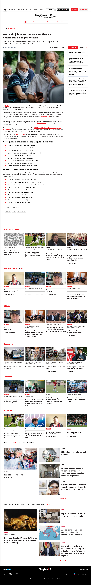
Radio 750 (12, 28)
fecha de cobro (45, 116)
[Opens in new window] (77, 574)
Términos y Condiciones (57, 578)
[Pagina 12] (45, 16)
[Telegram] (18, 573)
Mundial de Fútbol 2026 (22, 9)
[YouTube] (17, 573)
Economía (35, 9)
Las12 (14, 442)
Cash (5, 442)
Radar (23, 442)
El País (30, 9)
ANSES (7, 106)
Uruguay (40, 21)
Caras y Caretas (8, 504)
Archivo (30, 578)
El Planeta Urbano (19, 504)
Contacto (37, 578)
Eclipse (31, 21)
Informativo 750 (21, 211)
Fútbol (62, 21)
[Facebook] (10, 574)
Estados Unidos (56, 21)
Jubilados (8, 211)
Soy (19, 442)
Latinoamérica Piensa (38, 504)
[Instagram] (11, 574)
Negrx (28, 504)
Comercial (82, 569)
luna (36, 21)
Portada (5, 28)
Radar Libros (30, 442)
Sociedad (41, 9)
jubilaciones (41, 123)
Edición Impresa (12, 9)
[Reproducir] (57, 9)
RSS (87, 569)
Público (48, 504)
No (10, 442)
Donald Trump (47, 21)
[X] (13, 574)
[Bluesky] (15, 574)
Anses (14, 211)
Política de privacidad (45, 578)
